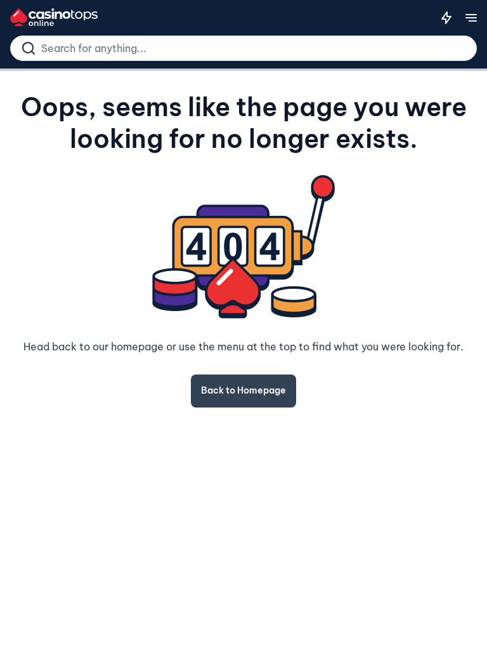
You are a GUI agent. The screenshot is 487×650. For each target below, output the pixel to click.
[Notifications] (446, 18)
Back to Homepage (243, 390)
